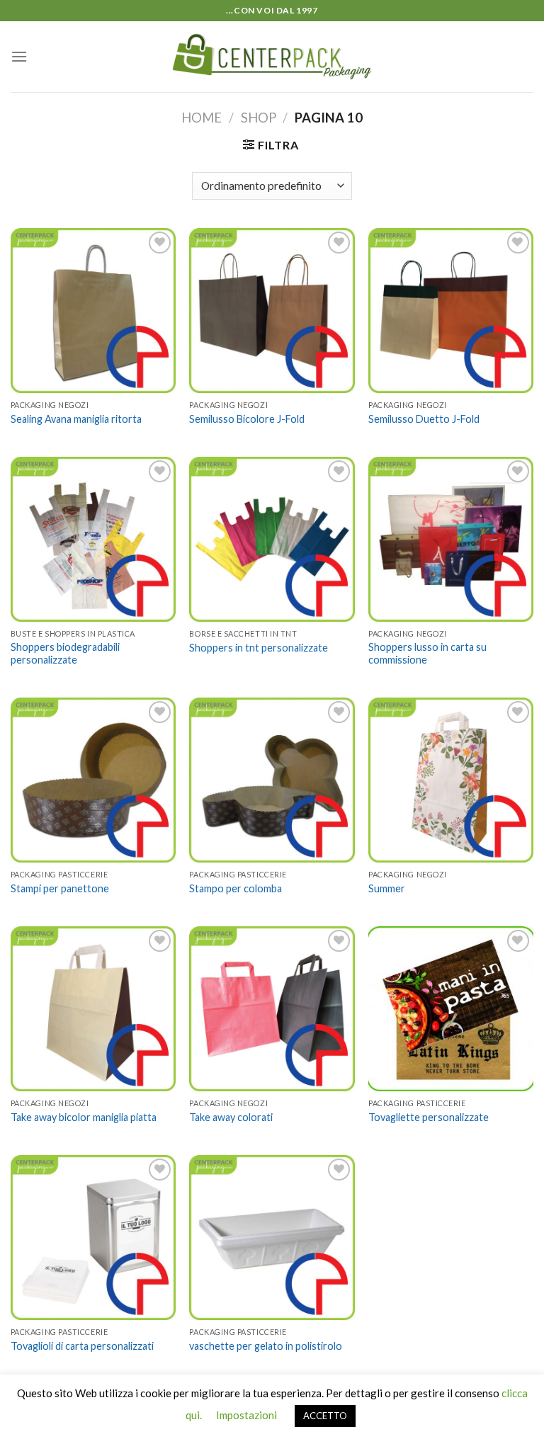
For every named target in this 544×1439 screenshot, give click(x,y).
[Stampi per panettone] (93, 780)
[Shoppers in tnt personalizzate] (271, 539)
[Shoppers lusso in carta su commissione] (450, 539)
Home (201, 117)
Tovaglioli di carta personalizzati (82, 1346)
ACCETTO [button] (325, 1415)
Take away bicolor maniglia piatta (84, 1117)
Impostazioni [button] (246, 1415)
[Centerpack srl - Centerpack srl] (272, 57)
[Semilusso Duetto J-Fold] (450, 310)
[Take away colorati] (271, 1008)
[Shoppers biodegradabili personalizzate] (93, 539)
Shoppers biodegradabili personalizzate (65, 653)
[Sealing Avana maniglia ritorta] (93, 310)
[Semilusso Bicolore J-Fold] (271, 310)
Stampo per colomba (235, 888)
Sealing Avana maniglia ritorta (76, 419)
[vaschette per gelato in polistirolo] (271, 1237)
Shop (258, 117)
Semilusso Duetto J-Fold (424, 419)
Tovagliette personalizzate (428, 1117)
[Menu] (19, 56)
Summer (386, 888)
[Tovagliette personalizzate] (450, 1008)
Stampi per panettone (60, 888)
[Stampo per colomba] (271, 780)
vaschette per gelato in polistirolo (265, 1346)
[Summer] (450, 780)
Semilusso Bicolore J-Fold (247, 419)
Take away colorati (231, 1117)
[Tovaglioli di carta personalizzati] (93, 1237)
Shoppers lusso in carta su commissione (427, 653)
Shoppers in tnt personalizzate (258, 648)
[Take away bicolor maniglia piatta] (93, 1008)
